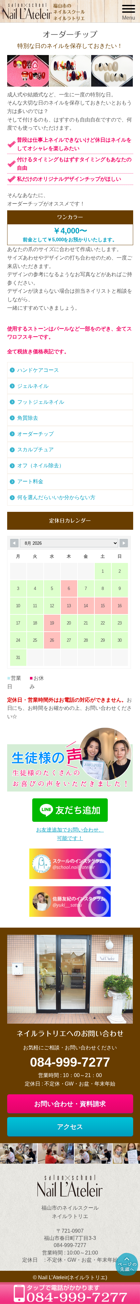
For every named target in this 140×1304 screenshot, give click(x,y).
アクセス (70, 1126)
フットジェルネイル (40, 402)
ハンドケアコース (38, 370)
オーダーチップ (35, 434)
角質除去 (27, 418)
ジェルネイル (33, 386)
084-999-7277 (70, 1062)
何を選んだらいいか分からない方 (56, 497)
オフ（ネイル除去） (40, 465)
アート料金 (30, 481)
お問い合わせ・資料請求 (70, 1103)
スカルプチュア (35, 449)
